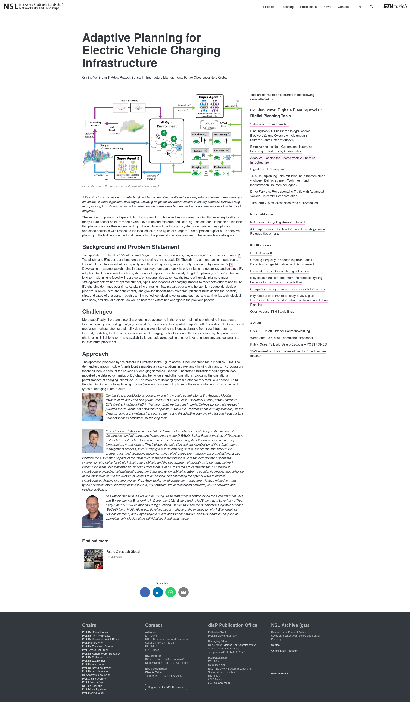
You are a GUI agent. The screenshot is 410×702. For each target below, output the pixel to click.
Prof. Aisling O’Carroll (94, 678)
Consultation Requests (284, 650)
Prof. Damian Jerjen (93, 664)
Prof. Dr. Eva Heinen (94, 660)
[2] (178, 259)
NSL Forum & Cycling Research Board (277, 222)
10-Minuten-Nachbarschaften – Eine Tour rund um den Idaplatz (288, 353)
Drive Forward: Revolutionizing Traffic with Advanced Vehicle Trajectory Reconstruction (287, 193)
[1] (239, 255)
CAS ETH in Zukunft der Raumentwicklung (280, 330)
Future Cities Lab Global (123, 551)
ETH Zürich (392, 6)
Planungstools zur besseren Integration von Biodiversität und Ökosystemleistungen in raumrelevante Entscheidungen (280, 135)
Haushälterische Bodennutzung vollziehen (279, 270)
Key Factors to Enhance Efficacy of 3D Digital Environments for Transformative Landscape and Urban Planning (289, 300)
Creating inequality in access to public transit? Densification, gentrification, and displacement (282, 261)
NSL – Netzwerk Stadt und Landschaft (35, 6)
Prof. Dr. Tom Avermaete (96, 635)
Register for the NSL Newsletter (166, 687)
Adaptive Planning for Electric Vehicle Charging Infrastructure (282, 159)
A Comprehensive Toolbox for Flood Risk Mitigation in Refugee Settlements (287, 230)
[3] (231, 264)
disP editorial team (219, 682)
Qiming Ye (113, 395)
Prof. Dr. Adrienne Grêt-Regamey (101, 653)
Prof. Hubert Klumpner (95, 671)
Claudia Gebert (154, 672)
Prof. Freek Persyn (93, 682)
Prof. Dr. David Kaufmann (96, 668)
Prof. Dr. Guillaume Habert (97, 657)
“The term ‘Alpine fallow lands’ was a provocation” (284, 202)
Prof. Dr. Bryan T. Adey (121, 431)
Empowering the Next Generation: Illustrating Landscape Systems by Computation (281, 148)
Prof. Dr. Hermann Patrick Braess (101, 639)
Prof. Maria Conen (92, 642)
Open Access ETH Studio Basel (272, 311)
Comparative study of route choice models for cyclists (287, 288)
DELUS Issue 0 (261, 253)
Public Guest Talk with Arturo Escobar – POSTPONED (288, 344)
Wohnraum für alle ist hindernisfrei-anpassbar (281, 337)
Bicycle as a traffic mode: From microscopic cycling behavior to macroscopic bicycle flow (286, 279)
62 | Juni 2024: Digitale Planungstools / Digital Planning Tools (286, 112)
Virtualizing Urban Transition (269, 124)
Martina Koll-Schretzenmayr (240, 644)
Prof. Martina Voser (93, 693)
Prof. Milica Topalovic (94, 689)
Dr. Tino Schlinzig (92, 685)
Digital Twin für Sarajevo (267, 169)
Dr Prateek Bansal (118, 496)
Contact (275, 644)
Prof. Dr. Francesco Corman (98, 646)
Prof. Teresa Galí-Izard (95, 650)
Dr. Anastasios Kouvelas (96, 675)
